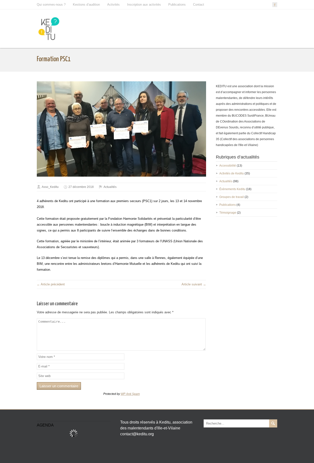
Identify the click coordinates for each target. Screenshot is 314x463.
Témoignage (227, 212)
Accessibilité (227, 165)
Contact (198, 4)
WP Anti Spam (130, 394)
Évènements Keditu (232, 189)
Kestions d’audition (86, 4)
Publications (177, 4)
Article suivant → (194, 284)
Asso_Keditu (50, 187)
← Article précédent (51, 284)
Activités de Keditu (231, 173)
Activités (113, 4)
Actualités (110, 187)
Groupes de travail (231, 197)
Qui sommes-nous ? (51, 4)
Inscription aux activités (144, 4)
